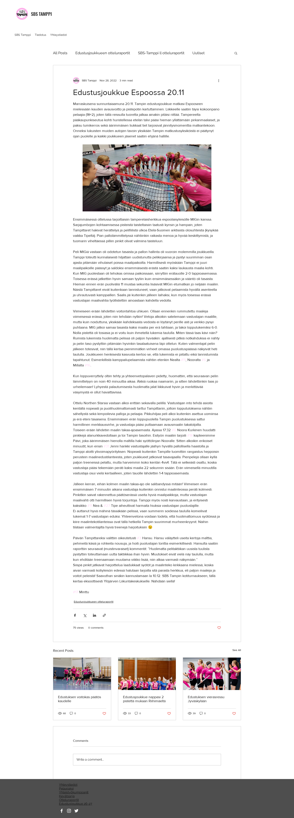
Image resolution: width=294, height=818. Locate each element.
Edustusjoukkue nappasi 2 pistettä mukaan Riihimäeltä (144, 699)
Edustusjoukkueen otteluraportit (102, 53)
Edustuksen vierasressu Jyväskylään (206, 699)
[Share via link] (104, 615)
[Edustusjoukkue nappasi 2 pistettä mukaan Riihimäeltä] (147, 674)
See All (236, 650)
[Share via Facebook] (75, 615)
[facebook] (61, 810)
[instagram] (69, 810)
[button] (236, 53)
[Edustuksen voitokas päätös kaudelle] (82, 674)
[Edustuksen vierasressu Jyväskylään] (212, 674)
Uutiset (198, 53)
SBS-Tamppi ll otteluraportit (161, 53)
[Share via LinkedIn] (94, 615)
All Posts (60, 53)
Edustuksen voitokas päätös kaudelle (79, 699)
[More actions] (218, 80)
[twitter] (76, 810)
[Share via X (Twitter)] (85, 615)
